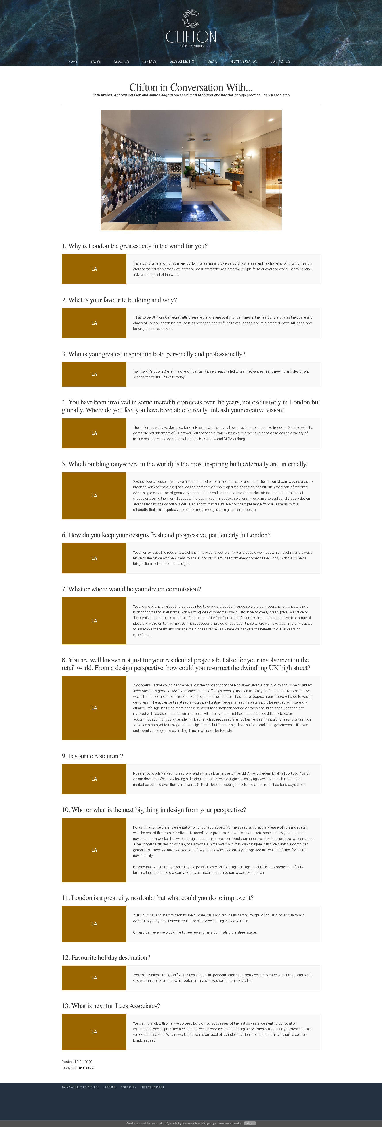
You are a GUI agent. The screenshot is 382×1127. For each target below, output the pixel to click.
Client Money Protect (152, 1086)
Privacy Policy (128, 1086)
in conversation (83, 1067)
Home (72, 62)
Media (212, 62)
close (250, 1123)
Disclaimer (109, 1086)
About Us (121, 62)
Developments (182, 62)
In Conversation (243, 62)
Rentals (149, 62)
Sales (95, 62)
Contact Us (280, 62)
